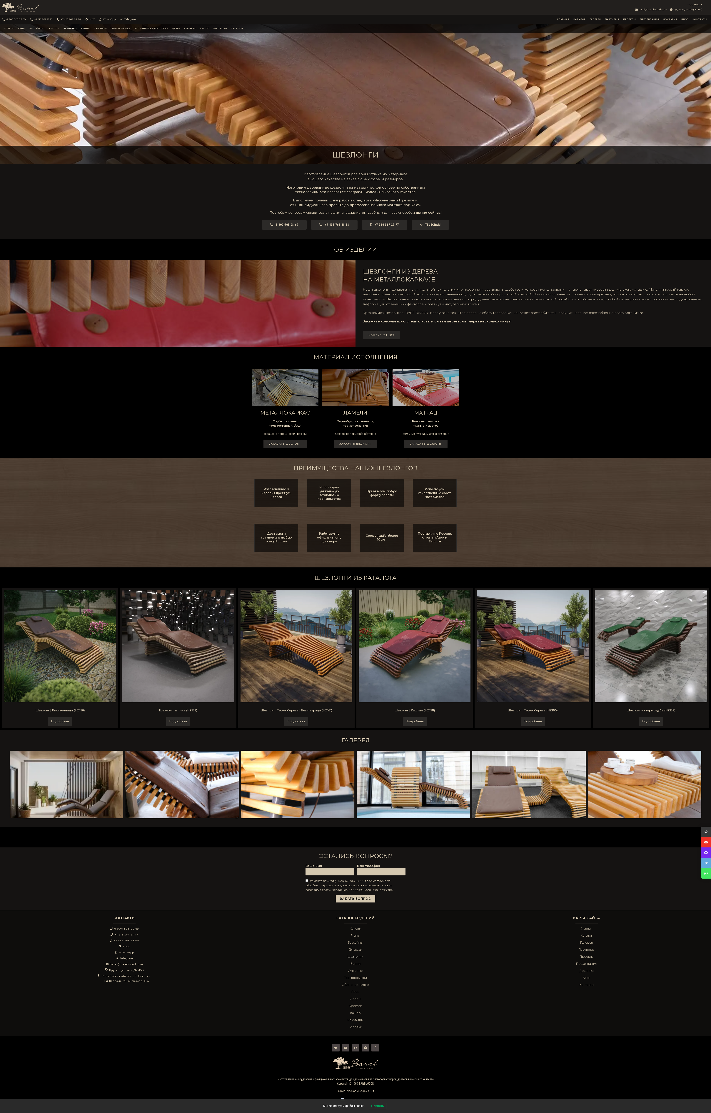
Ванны (85, 28)
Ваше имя (314, 866)
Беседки (237, 28)
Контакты (699, 19)
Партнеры (612, 19)
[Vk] (336, 1048)
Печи (165, 28)
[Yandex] (375, 1048)
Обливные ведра (146, 28)
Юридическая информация (355, 1091)
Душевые (100, 28)
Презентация (649, 19)
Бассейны (36, 28)
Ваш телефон (368, 866)
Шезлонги (70, 28)
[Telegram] (365, 1048)
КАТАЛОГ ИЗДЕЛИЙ (355, 918)
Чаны (21, 28)
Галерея (595, 19)
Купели (9, 28)
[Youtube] (346, 1048)
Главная (563, 19)
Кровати (190, 28)
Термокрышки (120, 28)
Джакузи (52, 28)
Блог (684, 19)
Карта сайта (586, 918)
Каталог (579, 19)
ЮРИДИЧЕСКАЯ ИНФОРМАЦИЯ (371, 890)
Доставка (670, 19)
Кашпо (204, 28)
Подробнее (60, 721)
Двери (176, 28)
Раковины (220, 28)
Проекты (629, 19)
